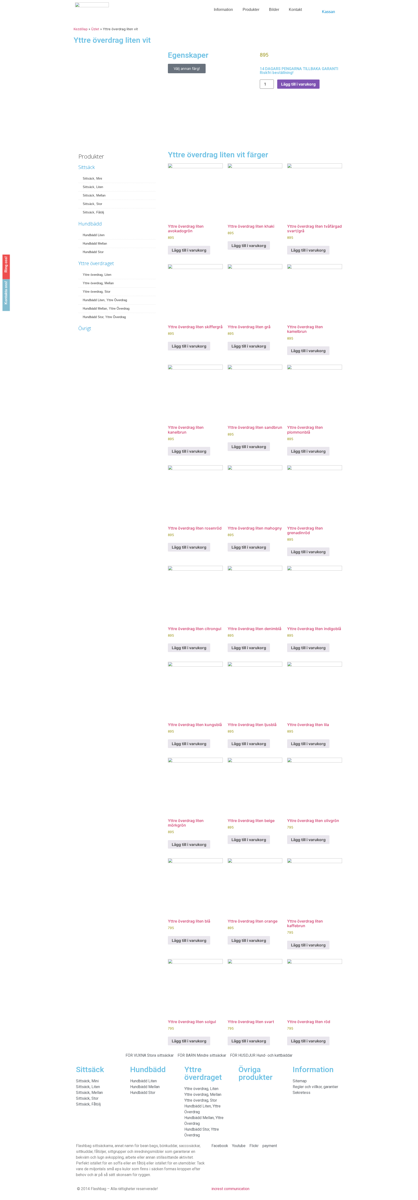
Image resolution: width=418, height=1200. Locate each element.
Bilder (274, 9)
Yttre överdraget (96, 263)
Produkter (251, 9)
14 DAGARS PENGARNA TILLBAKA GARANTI (299, 68)
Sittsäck (86, 167)
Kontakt (295, 9)
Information (223, 9)
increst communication (230, 1188)
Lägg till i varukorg (298, 84)
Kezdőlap (81, 29)
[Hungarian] (318, 8)
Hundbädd (90, 223)
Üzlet (95, 29)
